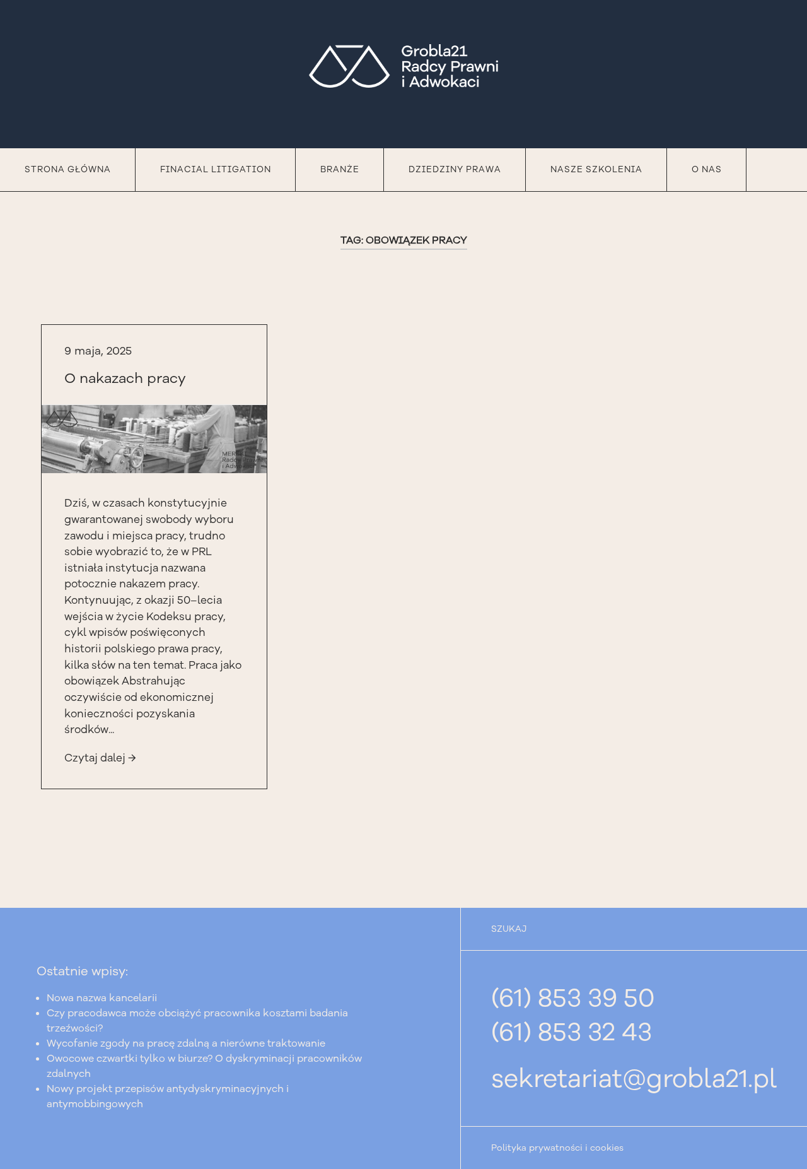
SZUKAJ (508, 929)
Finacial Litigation (215, 169)
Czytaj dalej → (100, 758)
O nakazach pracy (125, 378)
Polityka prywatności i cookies (557, 1148)
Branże (339, 169)
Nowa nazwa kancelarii (102, 998)
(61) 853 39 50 (573, 998)
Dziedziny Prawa (455, 169)
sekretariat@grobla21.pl (634, 1079)
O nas (707, 169)
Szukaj (776, 169)
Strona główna (68, 169)
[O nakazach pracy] (154, 439)
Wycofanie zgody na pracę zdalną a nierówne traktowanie (186, 1043)
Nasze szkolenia (596, 169)
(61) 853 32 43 (571, 1032)
